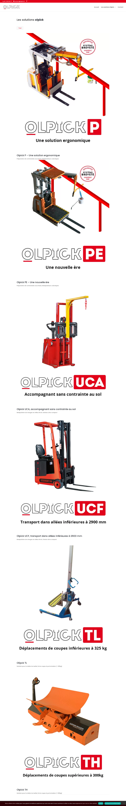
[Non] (124, 803)
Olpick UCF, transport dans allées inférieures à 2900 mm (49, 536)
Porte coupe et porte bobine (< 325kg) (50, 666)
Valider (101, 803)
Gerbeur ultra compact (50, 412)
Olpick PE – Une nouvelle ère (33, 282)
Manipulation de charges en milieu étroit (29, 412)
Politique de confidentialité (112, 803)
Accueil (96, 7)
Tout (20, 28)
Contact (120, 7)
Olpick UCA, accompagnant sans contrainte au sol (46, 409)
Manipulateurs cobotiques (50, 159)
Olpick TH (22, 789)
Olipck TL (22, 662)
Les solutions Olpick (107, 7)
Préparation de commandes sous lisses (29, 159)
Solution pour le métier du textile (27, 666)
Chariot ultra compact (50, 539)
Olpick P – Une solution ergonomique (38, 155)
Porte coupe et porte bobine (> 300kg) (50, 793)
